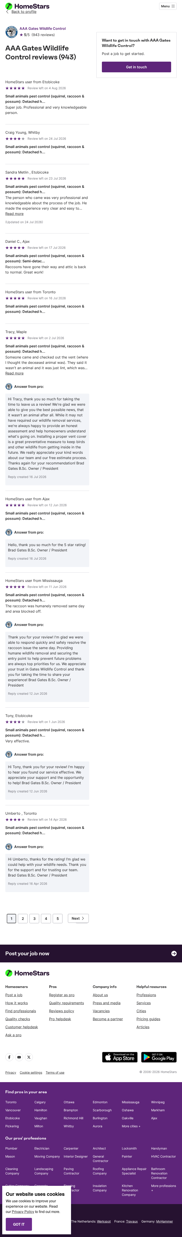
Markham (158, 1110)
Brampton (71, 1110)
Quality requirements (66, 1003)
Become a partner (108, 1019)
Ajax (154, 1118)
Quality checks (17, 1019)
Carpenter (71, 1148)
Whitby (69, 1126)
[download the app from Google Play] (159, 1057)
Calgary (40, 1102)
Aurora (97, 1126)
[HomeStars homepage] (31, 6)
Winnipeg (158, 1102)
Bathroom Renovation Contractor (159, 1173)
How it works (16, 1003)
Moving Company (47, 1156)
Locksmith (129, 1148)
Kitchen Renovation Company (130, 1190)
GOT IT (19, 1224)
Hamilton (40, 1110)
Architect (99, 1148)
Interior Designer (76, 1156)
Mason (10, 1156)
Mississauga (130, 1102)
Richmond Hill (73, 1118)
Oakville (127, 1118)
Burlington (100, 1118)
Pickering (12, 1126)
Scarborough (102, 1110)
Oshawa (128, 1110)
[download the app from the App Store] (120, 1057)
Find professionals (20, 1011)
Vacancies (101, 1011)
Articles (142, 1027)
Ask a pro (13, 1035)
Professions (146, 995)
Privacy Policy (23, 1211)
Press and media (107, 1003)
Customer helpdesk (21, 1027)
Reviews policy (61, 1011)
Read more (14, 213)
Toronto (10, 1102)
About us (100, 995)
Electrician (41, 1148)
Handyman (159, 1148)
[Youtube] (19, 1057)
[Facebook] (9, 1057)
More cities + (131, 1126)
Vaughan (40, 1118)
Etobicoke (12, 1118)
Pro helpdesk (60, 1019)
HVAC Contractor (163, 1156)
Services (143, 1003)
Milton (38, 1126)
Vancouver (13, 1110)
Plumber (11, 1148)
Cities (141, 1011)
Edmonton (100, 1102)
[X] (29, 1057)
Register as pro (62, 995)
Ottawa (69, 1102)
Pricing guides (148, 1019)
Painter (127, 1156)
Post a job (13, 995)
